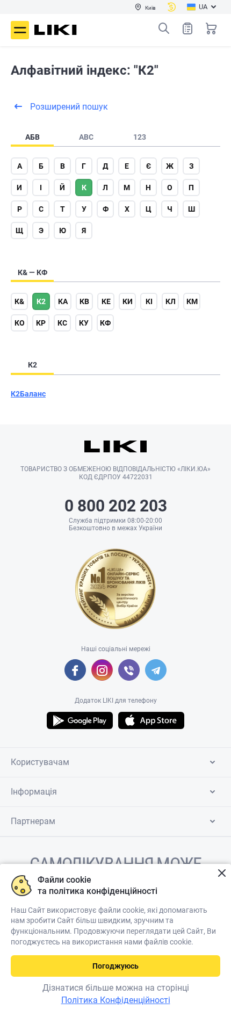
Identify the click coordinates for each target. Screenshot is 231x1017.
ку (84, 323)
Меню (20, 30)
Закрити (221, 873)
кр (41, 323)
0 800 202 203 (115, 505)
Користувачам (40, 762)
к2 (41, 301)
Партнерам (33, 821)
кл (170, 301)
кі (149, 301)
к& (19, 301)
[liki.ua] (55, 30)
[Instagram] (102, 670)
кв (84, 301)
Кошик (211, 28)
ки (127, 301)
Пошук (164, 28)
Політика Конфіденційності (115, 1000)
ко (20, 323)
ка (63, 301)
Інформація (34, 792)
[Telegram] (156, 670)
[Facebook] (75, 670)
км (192, 301)
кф (105, 323)
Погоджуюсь (115, 966)
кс (62, 323)
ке (106, 301)
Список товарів (187, 28)
